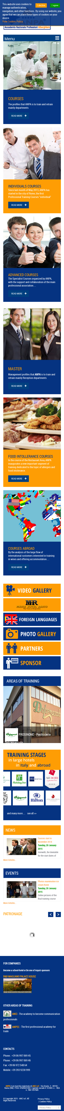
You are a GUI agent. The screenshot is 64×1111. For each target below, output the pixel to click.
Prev (50, 914)
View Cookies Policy (12, 21)
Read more (16, 115)
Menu (9, 38)
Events (12, 873)
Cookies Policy (46, 1101)
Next (58, 914)
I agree (55, 5)
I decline (41, 5)
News (10, 830)
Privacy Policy (44, 1098)
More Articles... (9, 859)
